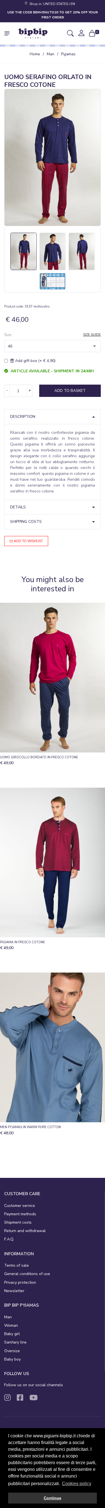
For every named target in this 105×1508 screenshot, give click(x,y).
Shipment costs (18, 1222)
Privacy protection (20, 1282)
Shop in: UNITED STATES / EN (51, 4)
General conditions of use (27, 1273)
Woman (11, 1325)
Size (7, 334)
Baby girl (12, 1334)
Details (18, 507)
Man (50, 54)
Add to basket (70, 390)
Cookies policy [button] (76, 1483)
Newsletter (14, 1290)
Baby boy (12, 1359)
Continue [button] (52, 1498)
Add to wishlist (28, 541)
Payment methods (20, 1214)
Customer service (19, 1205)
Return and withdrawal (25, 1230)
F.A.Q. (9, 1239)
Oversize (12, 1351)
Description (22, 416)
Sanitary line (15, 1342)
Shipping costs (26, 521)
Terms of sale (16, 1265)
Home (35, 54)
